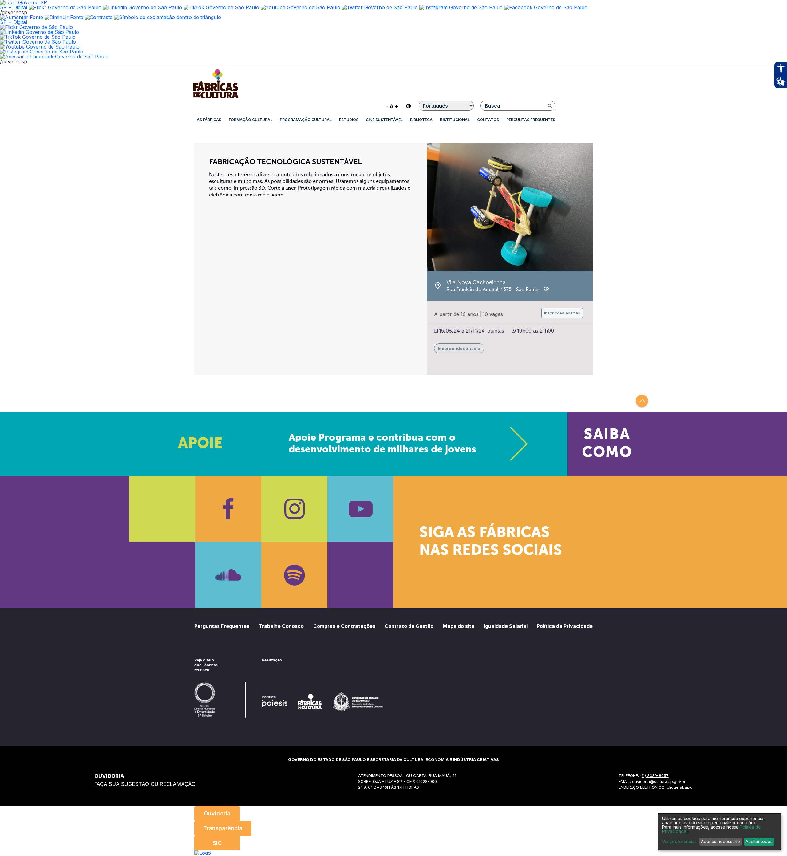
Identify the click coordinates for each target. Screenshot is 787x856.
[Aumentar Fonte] (21, 17)
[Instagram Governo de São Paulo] (461, 7)
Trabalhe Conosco (281, 626)
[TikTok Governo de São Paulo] (38, 37)
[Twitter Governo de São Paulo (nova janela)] (380, 7)
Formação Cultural (250, 119)
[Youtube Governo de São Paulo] (40, 47)
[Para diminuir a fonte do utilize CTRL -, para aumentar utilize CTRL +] (391, 106)
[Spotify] (294, 575)
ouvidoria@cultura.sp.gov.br (659, 781)
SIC (217, 843)
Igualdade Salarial (506, 626)
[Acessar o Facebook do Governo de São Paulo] (54, 56)
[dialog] (719, 831)
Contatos (488, 119)
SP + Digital (13, 7)
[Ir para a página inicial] (216, 98)
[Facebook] (228, 509)
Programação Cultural (306, 119)
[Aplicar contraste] (99, 17)
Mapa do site (458, 626)
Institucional (455, 119)
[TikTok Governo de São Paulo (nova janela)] (221, 7)
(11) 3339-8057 (654, 775)
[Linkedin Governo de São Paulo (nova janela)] (142, 7)
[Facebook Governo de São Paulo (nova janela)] (545, 7)
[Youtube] (360, 509)
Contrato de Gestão (409, 626)
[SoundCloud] (228, 575)
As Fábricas (209, 119)
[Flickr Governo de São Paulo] (36, 27)
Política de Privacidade (565, 626)
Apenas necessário (720, 841)
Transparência (223, 828)
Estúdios (348, 119)
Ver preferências (679, 841)
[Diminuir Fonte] (64, 17)
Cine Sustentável (384, 119)
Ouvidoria (217, 813)
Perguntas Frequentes (530, 119)
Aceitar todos (759, 841)
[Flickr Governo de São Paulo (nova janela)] (65, 7)
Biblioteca (421, 119)
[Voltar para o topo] (642, 401)
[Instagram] (294, 509)
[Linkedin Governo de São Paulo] (39, 32)
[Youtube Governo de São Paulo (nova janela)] (300, 7)
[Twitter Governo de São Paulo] (38, 42)
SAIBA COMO (607, 444)
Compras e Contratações (344, 626)
